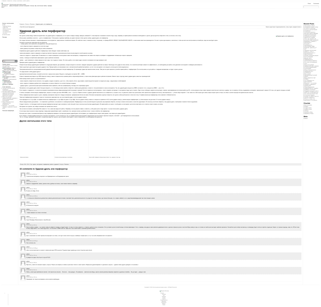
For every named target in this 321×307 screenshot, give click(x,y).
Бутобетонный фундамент (27, 27)
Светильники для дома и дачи (18, 4)
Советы (164, 298)
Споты (5, 33)
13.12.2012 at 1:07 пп (31, 217)
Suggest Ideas (308, 108)
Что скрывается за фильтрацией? (309, 81)
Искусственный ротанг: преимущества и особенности (8, 103)
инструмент (40, 164)
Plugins (306, 106)
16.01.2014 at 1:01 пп (31, 277)
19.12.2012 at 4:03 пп (31, 225)
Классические (7, 29)
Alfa (4, 24)
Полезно (32, 24)
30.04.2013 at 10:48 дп (32, 248)
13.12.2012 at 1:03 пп (31, 210)
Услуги (163, 297)
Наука (163, 304)
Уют (164, 295)
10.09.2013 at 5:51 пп (31, 269)
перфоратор (46, 164)
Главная (22, 24)
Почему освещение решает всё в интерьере (311, 56)
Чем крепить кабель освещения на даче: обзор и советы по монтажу (311, 27)
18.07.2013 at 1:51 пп (31, 255)
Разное (162, 293)
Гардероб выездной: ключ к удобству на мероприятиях (312, 91)
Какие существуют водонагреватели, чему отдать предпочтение (283, 27)
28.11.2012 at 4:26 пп (31, 181)
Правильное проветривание (9, 79)
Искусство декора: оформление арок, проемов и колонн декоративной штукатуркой (9, 98)
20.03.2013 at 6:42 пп (31, 233)
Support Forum (308, 109)
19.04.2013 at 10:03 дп (32, 240)
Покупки (164, 296)
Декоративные (7, 26)
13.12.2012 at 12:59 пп (31, 196)
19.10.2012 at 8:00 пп (31, 174)
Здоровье (164, 301)
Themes (307, 110)
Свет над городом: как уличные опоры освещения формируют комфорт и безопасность (311, 40)
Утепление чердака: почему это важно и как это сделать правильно (312, 96)
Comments (316, 3)
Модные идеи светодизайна (9, 70)
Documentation (308, 105)
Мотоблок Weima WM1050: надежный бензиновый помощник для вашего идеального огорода (9, 93)
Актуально (163, 302)
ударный (56, 164)
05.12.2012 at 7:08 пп (31, 188)
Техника (164, 294)
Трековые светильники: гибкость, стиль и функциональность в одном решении (310, 52)
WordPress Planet (309, 113)
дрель (34, 164)
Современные (7, 31)
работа (51, 164)
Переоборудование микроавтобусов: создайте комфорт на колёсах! (311, 88)
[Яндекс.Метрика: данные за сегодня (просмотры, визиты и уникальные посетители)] (164, 291)
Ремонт (164, 303)
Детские (6, 27)
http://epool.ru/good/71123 (43, 257)
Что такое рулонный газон (311, 93)
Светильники (6, 34)
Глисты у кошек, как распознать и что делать (311, 99)
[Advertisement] (12, 48)
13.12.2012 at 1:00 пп (31, 203)
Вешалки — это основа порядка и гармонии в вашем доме (9, 107)
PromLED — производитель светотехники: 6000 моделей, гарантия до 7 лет (311, 46)
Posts (309, 3)
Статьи (27, 24)
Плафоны (6, 30)
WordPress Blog (308, 112)
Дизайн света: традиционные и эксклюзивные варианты (311, 59)
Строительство (164, 300)
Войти (306, 118)
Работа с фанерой (7, 83)
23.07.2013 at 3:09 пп (31, 262)
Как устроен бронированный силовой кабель (311, 75)
